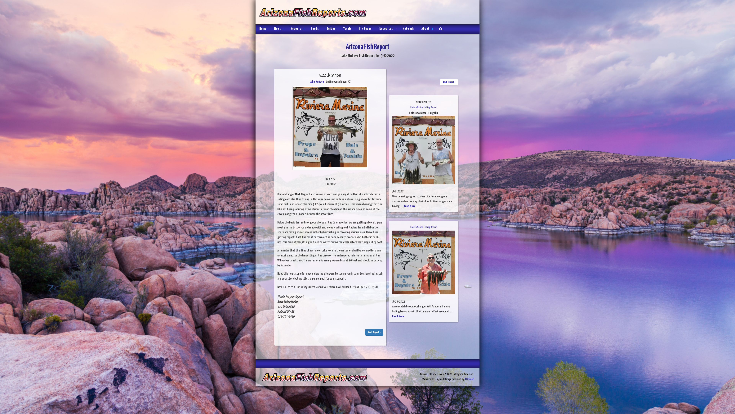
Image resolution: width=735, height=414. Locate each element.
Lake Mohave (317, 82)
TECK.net (469, 379)
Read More (409, 206)
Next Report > (374, 332)
